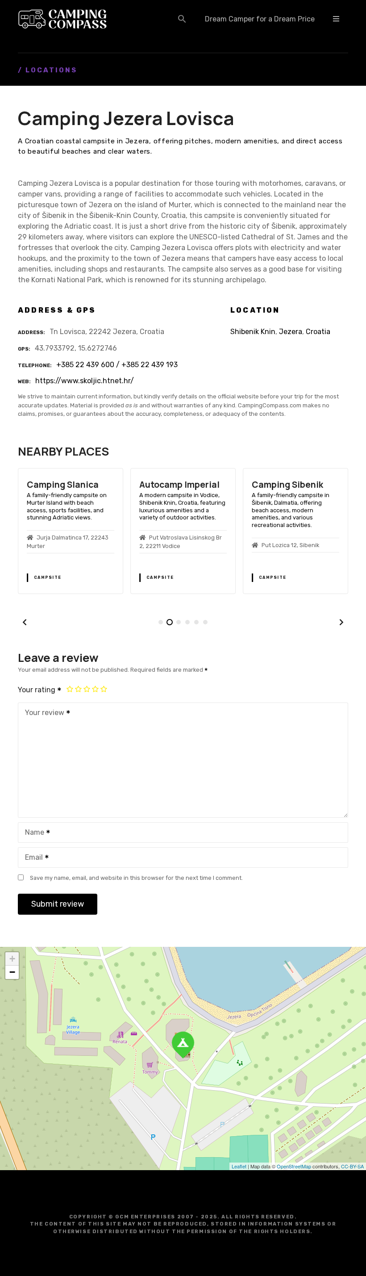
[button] (182, 18)
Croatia (318, 331)
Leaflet (239, 1166)
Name (32, 833)
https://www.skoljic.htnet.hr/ (84, 381)
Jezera (290, 331)
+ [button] (12, 958)
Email (31, 858)
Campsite (47, 577)
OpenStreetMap (294, 1166)
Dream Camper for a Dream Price (260, 19)
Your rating (37, 690)
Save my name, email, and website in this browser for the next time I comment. (136, 877)
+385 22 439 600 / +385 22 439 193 (117, 364)
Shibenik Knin (252, 331)
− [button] (12, 972)
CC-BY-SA (352, 1166)
